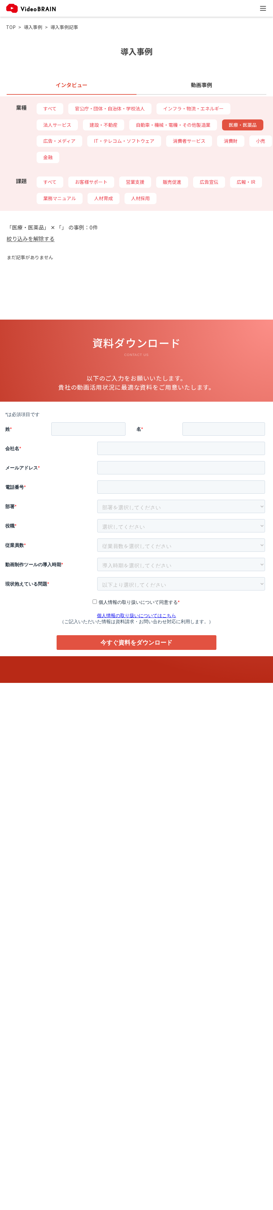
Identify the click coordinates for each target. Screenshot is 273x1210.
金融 (48, 157)
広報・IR (246, 181)
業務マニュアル (59, 198)
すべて (50, 108)
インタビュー (72, 85)
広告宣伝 (209, 181)
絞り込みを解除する (31, 239)
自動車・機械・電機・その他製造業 (173, 124)
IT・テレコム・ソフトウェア (124, 140)
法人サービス (57, 124)
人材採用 (140, 198)
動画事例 (201, 85)
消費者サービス (189, 140)
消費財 (231, 140)
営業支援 (135, 181)
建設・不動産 (104, 124)
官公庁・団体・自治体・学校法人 (110, 108)
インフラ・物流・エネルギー (193, 108)
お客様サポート (91, 181)
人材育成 (103, 198)
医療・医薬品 (243, 124)
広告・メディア (59, 140)
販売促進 (172, 181)
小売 (260, 140)
